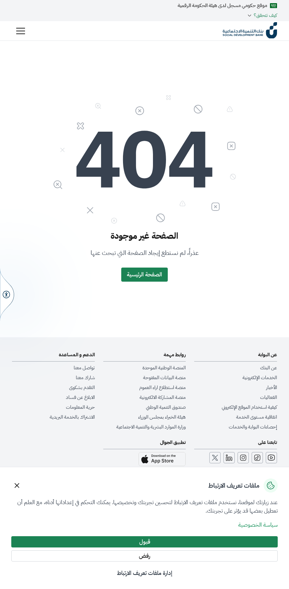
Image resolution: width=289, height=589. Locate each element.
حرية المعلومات (80, 407)
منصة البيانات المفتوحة (164, 377)
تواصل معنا (84, 367)
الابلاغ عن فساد (80, 397)
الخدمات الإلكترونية (259, 377)
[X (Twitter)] (215, 457)
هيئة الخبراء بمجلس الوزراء (162, 417)
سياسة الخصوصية (258, 525)
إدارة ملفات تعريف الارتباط (144, 573)
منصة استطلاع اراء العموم (162, 387)
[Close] (17, 485)
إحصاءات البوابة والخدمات (253, 427)
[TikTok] (257, 457)
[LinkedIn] (229, 457)
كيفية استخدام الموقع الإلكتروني (249, 407)
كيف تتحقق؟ (265, 15)
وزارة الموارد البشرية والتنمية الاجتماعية (151, 427)
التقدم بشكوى (82, 387)
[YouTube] (271, 457)
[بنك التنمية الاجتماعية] (250, 31)
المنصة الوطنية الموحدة (164, 367)
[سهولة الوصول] (7, 294)
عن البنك (268, 367)
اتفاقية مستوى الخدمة (256, 417)
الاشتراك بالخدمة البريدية (72, 417)
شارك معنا (85, 377)
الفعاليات (268, 397)
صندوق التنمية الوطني (166, 407)
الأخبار (271, 387)
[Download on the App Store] (162, 459)
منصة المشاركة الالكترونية (163, 397)
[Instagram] (243, 457)
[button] (20, 31)
